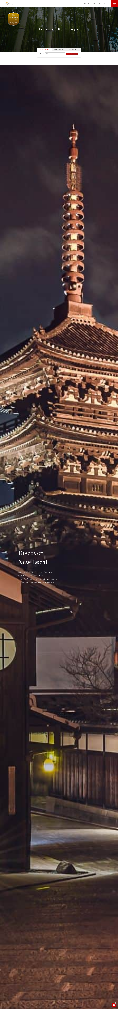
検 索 (72, 54)
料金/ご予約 (96, 3)
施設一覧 (86, 3)
